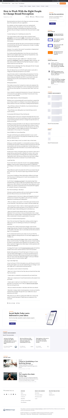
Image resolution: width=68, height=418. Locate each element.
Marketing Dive (52, 394)
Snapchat (33, 6)
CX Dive (50, 393)
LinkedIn (46, 6)
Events (16, 3)
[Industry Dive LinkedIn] (4, 394)
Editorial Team (23, 394)
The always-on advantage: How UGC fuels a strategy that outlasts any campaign (57, 65)
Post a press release (55, 123)
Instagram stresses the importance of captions (58, 53)
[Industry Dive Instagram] (11, 394)
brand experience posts (28, 248)
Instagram (29, 6)
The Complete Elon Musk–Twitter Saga (27, 375)
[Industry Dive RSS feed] (15, 394)
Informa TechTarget (39, 408)
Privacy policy (23, 413)
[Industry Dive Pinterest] (13, 394)
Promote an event (54, 142)
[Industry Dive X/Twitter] (9, 394)
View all (49, 86)
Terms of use (28, 413)
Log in (36, 398)
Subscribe (63, 3)
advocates (26, 60)
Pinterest (38, 6)
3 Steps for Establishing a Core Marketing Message (28, 362)
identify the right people (32, 283)
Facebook (21, 6)
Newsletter (23, 398)
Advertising (37, 393)
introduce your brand (19, 181)
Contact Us (23, 396)
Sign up (52, 23)
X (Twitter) (42, 6)
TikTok (25, 6)
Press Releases (21, 3)
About (22, 393)
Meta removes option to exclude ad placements (59, 40)
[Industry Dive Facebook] (6, 394)
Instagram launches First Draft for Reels (58, 34)
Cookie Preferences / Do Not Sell (45, 413)
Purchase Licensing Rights (26, 400)
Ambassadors (15, 60)
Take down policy (35, 413)
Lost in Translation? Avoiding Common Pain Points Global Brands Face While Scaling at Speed (58, 81)
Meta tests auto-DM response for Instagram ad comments (58, 46)
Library (13, 3)
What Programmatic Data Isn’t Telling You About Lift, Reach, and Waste (57, 73)
